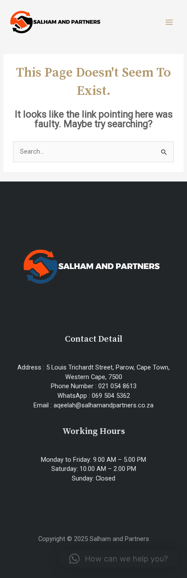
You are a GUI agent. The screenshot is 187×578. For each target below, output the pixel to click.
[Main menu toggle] (169, 22)
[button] (118, 559)
